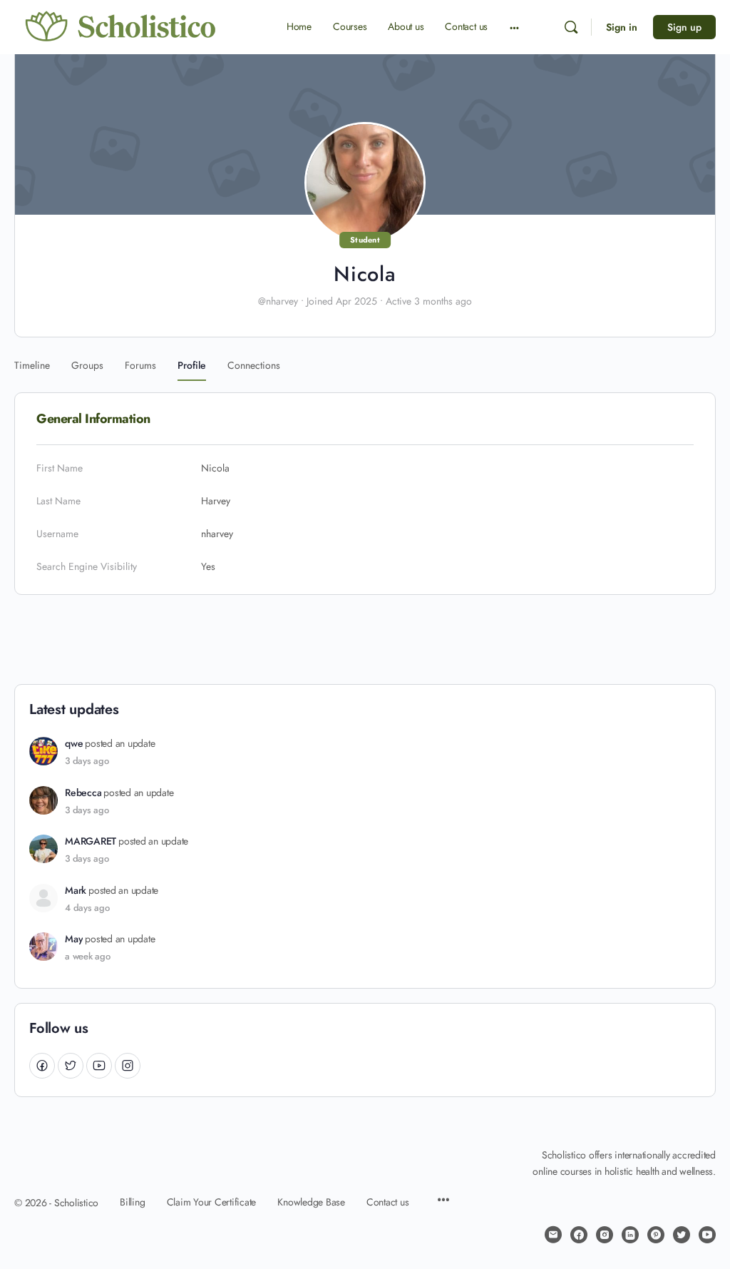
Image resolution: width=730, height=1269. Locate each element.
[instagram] (604, 1234)
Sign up (684, 27)
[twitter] (681, 1234)
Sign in (621, 27)
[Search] (571, 27)
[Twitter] (70, 1065)
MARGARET (90, 841)
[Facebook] (42, 1065)
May (74, 939)
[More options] (514, 27)
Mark (75, 890)
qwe (74, 743)
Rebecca (83, 793)
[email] (553, 1234)
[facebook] (578, 1234)
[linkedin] (630, 1234)
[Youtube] (99, 1065)
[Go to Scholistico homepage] (121, 26)
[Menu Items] (443, 1201)
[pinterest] (655, 1234)
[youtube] (707, 1234)
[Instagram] (127, 1065)
